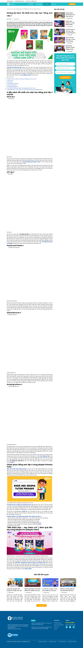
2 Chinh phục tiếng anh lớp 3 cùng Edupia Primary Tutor (21, 88)
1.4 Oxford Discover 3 (12, 85)
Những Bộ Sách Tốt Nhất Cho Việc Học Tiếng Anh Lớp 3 (28, 9)
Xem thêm (41, 605)
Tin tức (14, 9)
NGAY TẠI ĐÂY (28, 569)
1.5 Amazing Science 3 (12, 86)
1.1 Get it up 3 (10, 80)
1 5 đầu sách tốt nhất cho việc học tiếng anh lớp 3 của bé (21, 79)
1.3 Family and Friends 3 (13, 83)
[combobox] (65, 72)
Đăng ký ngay (65, 77)
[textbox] (65, 72)
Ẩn (12, 77)
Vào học (72, 4)
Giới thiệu (30, 4)
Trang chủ (9, 9)
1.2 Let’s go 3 (10, 82)
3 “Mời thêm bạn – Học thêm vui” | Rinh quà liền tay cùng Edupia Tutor (25, 89)
